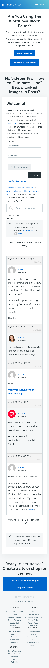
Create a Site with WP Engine (14, 613)
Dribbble (14, 662)
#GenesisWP (14, 640)
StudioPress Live (14, 651)
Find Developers (14, 631)
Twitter (14, 659)
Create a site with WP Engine (25, 580)
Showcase (14, 626)
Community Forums (15, 187)
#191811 (37, 262)
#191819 (37, 330)
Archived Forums (14, 191)
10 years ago (28, 230)
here (31, 509)
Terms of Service (33, 615)
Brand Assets (33, 612)
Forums (30, 187)
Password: (13, 155)
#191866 (37, 405)
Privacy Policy (33, 620)
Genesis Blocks (24, 53)
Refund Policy (33, 623)
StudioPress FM (14, 654)
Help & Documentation (33, 635)
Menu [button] (42, 4)
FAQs (33, 640)
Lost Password (22, 181)
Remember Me (21, 167)
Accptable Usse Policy (33, 617)
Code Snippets (33, 642)
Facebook (14, 656)
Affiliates (33, 645)
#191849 (37, 366)
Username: (13, 145)
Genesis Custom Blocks (24, 62)
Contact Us (33, 626)
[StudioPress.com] (12, 4)
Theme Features (14, 620)
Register (11, 181)
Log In (34, 175)
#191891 (37, 459)
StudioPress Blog (33, 631)
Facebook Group (14, 637)
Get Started (14, 623)
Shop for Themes (24, 587)
